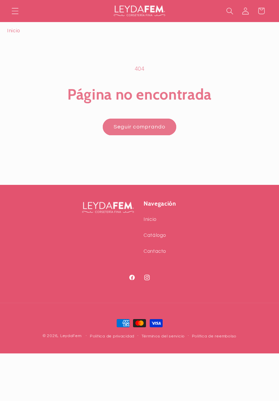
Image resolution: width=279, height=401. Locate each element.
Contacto (155, 251)
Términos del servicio (163, 336)
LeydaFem (71, 336)
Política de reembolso (214, 336)
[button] (15, 11)
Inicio (13, 30)
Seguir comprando (140, 126)
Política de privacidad (112, 336)
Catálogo (155, 235)
